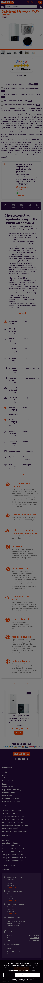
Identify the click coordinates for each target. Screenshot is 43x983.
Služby (4, 784)
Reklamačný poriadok (10, 828)
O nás (4, 772)
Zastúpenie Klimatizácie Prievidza (14, 858)
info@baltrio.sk (24, 187)
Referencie (6, 778)
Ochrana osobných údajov (12, 801)
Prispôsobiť (8, 975)
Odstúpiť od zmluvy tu (9, 865)
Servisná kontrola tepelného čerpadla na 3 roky (17, 88)
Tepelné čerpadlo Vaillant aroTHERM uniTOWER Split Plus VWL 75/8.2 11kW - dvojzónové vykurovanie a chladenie (19, 720)
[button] (21, 65)
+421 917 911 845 (34, 935)
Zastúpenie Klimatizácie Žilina (13, 861)
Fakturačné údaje (8, 793)
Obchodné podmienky (10, 798)
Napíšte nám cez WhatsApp (23, 194)
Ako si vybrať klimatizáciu (11, 810)
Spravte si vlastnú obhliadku (12, 819)
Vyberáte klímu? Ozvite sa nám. (13, 816)
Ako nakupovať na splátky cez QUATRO (16, 825)
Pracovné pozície (8, 781)
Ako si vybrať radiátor (10, 813)
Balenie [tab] (37, 207)
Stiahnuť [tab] (21, 207)
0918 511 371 (22, 190)
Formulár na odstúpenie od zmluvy (15, 831)
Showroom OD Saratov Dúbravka (14, 852)
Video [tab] (13, 207)
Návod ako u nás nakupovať (12, 822)
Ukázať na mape (12, 887)
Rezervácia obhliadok (10, 843)
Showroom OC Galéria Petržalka (13, 849)
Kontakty (5, 840)
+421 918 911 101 (34, 938)
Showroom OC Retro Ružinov (12, 846)
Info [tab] (5, 207)
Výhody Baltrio (7, 787)
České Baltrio (6, 869)
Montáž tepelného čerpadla (12, 100)
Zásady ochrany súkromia (21, 980)
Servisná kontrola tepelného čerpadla (14, 84)
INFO (28, 693)
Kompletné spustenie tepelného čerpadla (16, 105)
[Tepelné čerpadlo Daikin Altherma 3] (22, 34)
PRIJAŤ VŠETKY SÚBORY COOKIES (27, 975)
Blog (4, 775)
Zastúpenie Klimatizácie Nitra (12, 855)
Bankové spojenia (8, 796)
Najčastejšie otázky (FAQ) (11, 790)
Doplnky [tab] (29, 207)
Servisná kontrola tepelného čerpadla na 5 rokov (18, 94)
